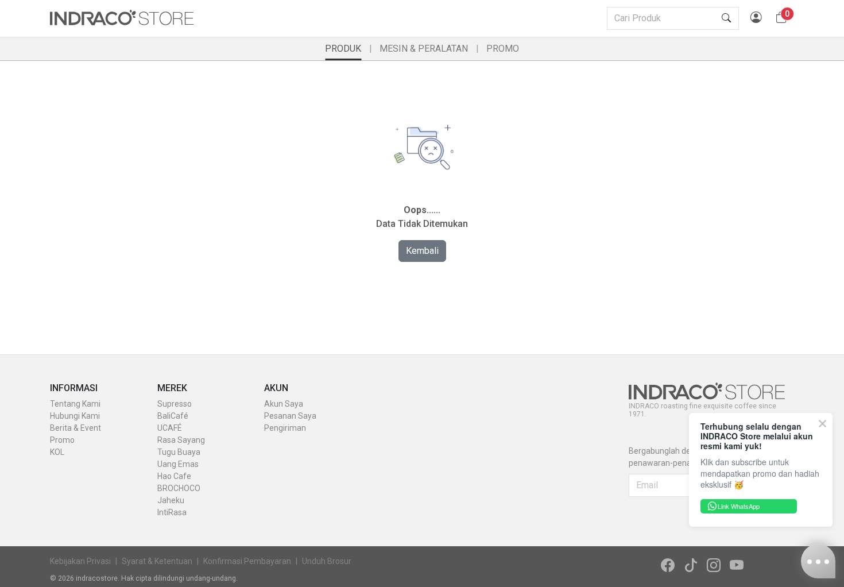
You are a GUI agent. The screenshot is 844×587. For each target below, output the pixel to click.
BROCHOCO (178, 488)
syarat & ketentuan (157, 561)
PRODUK (343, 48)
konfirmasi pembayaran (247, 561)
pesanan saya (290, 415)
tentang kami (75, 403)
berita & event (75, 427)
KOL (57, 452)
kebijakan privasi (80, 561)
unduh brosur (326, 561)
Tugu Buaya (178, 452)
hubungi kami (75, 415)
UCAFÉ (169, 427)
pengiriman (285, 427)
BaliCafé (172, 415)
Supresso (174, 403)
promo (62, 440)
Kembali (422, 250)
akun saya (283, 403)
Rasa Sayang (181, 440)
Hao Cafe (174, 476)
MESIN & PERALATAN (424, 48)
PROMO (502, 48)
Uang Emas (178, 464)
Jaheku (170, 500)
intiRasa (172, 512)
